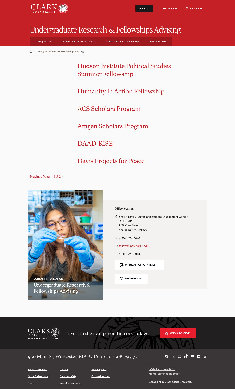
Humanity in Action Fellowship (121, 91)
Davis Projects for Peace (111, 160)
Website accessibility (162, 369)
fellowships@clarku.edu (134, 246)
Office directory (100, 376)
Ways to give (180, 333)
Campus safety (68, 376)
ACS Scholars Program (109, 108)
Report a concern (37, 369)
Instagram (133, 278)
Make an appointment (141, 265)
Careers (64, 369)
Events (31, 383)
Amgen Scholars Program (113, 126)
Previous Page (40, 176)
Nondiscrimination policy (164, 373)
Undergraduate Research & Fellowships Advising (105, 29)
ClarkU (31, 51)
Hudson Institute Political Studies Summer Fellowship (124, 70)
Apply (144, 8)
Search (196, 8)
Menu (172, 8)
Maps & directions (38, 376)
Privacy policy (99, 369)
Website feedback (70, 383)
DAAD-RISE (95, 143)
